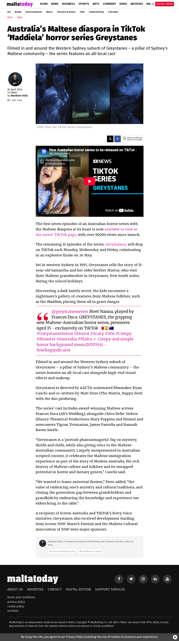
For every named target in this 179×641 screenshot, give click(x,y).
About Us (15, 589)
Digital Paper (164, 3)
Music (49, 12)
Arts (96, 3)
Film (82, 12)
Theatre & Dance (66, 12)
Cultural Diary (96, 12)
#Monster (46, 339)
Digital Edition (78, 589)
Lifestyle (113, 12)
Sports (83, 3)
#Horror (81, 333)
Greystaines (115, 244)
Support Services (110, 589)
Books (18, 12)
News (55, 3)
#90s (109, 333)
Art (9, 12)
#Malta (85, 339)
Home (44, 3)
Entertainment (34, 12)
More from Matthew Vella (62, 551)
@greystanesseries (70, 311)
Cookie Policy (15, 606)
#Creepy (123, 333)
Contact (55, 589)
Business (68, 3)
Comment (109, 3)
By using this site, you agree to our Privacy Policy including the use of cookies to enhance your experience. (89, 637)
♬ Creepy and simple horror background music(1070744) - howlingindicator (85, 345)
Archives (137, 3)
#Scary (97, 333)
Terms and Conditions (21, 597)
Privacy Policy (16, 601)
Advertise (35, 589)
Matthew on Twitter (92, 551)
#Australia (66, 339)
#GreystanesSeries (55, 333)
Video (123, 3)
